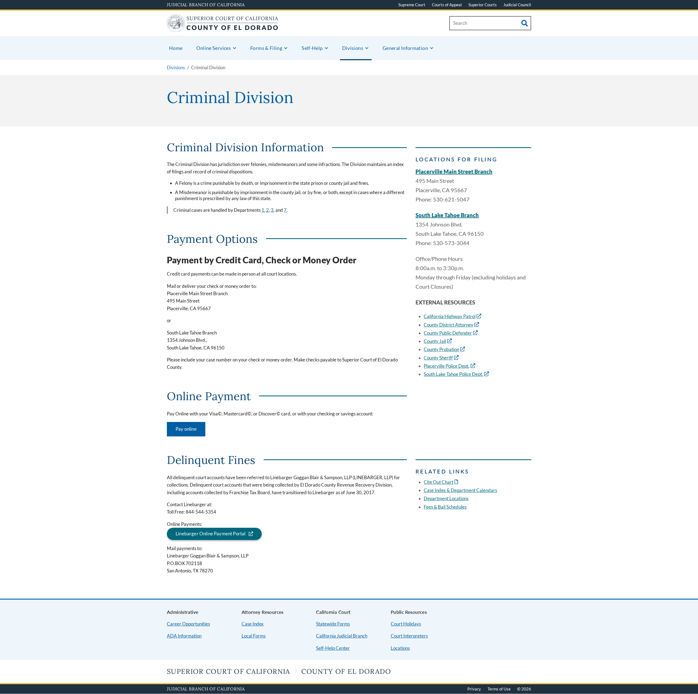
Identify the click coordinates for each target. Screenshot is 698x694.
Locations (400, 648)
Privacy (474, 688)
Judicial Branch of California (206, 4)
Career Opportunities (188, 624)
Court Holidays (406, 624)
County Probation (441, 349)
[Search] (524, 23)
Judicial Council (517, 4)
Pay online (186, 429)
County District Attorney (448, 325)
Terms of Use (499, 688)
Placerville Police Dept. (447, 366)
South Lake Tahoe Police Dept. (453, 374)
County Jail (435, 341)
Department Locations (446, 498)
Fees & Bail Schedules (445, 507)
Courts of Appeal (447, 4)
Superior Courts (482, 4)
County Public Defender (448, 333)
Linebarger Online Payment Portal (210, 533)
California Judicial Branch (341, 636)
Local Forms (254, 636)
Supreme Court (411, 4)
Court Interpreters (409, 636)
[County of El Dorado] (222, 28)
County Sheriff (438, 358)
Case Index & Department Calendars (460, 490)
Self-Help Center (333, 648)
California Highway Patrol (450, 316)
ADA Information (184, 636)
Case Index (253, 624)
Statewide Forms (333, 624)
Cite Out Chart (441, 482)
